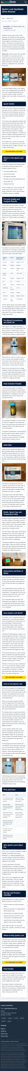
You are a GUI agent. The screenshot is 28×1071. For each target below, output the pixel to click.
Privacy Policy (4, 1036)
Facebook (3, 1018)
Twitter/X (3, 1021)
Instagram (10, 1018)
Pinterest (22, 1018)
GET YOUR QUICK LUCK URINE (14, 151)
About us (3, 1028)
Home (3, 18)
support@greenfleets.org (10, 1008)
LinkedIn (9, 1021)
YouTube (16, 1018)
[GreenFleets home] (8, 2)
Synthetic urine (9, 18)
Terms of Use (4, 1033)
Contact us (3, 1031)
